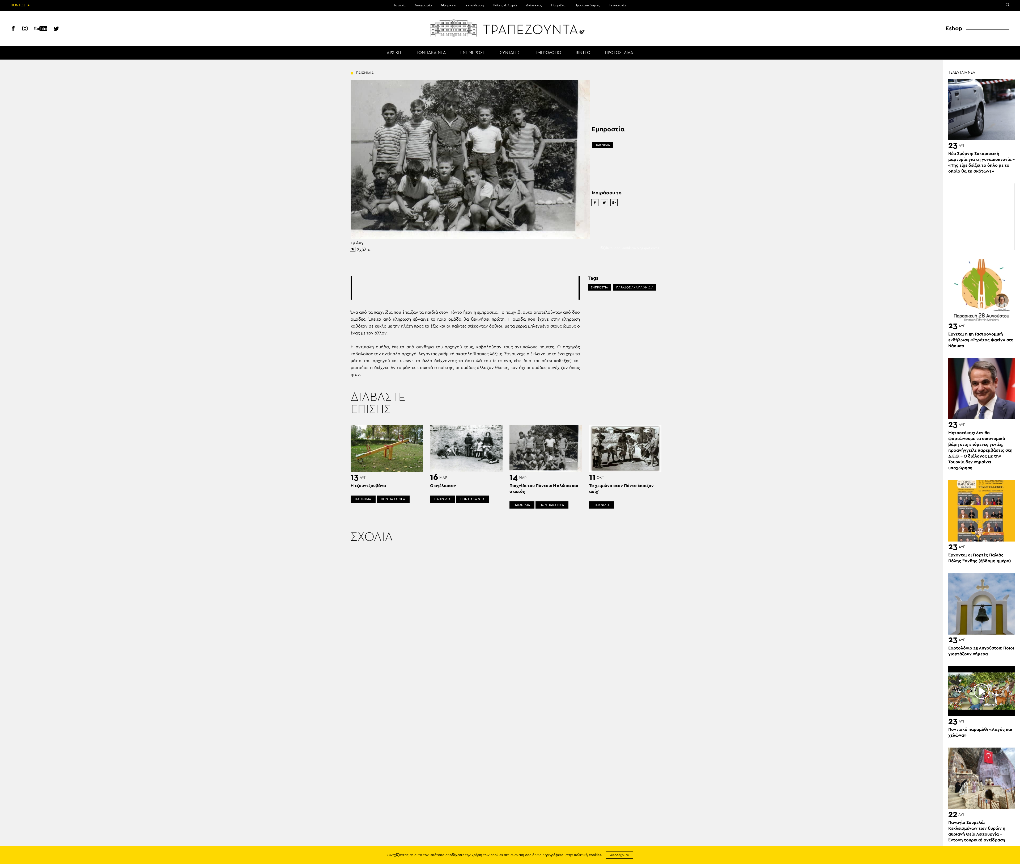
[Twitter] (56, 29)
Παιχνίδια (558, 5)
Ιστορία (400, 5)
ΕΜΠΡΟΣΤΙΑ (599, 287)
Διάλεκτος (534, 5)
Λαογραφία (423, 5)
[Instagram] (25, 29)
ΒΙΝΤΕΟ (583, 53)
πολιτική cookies (587, 855)
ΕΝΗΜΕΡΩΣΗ (473, 53)
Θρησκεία (448, 5)
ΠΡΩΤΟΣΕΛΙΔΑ (619, 53)
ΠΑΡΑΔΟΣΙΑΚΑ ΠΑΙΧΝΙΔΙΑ (634, 287)
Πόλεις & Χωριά (505, 5)
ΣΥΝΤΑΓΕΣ (510, 53)
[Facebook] (13, 29)
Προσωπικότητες (587, 5)
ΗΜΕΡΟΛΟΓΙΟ (547, 53)
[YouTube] (40, 29)
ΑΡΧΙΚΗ (394, 53)
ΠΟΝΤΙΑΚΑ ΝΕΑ (430, 53)
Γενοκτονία (617, 5)
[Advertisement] (465, 288)
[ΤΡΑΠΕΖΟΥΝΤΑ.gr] (510, 28)
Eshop (954, 28)
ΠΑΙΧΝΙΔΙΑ (602, 144)
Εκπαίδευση (474, 5)
